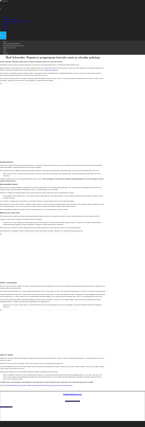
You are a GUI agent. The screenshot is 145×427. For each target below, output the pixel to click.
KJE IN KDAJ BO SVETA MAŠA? (11, 43)
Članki (4, 49)
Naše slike (5, 53)
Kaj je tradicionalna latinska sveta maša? (13, 45)
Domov (5, 41)
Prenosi (5, 51)
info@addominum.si (72, 394)
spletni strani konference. (51, 70)
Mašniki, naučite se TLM (9, 47)
